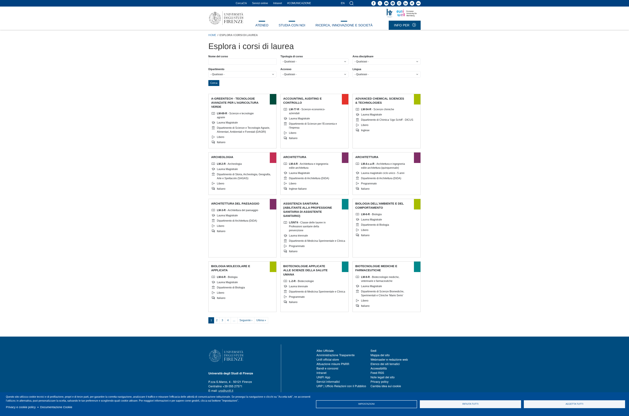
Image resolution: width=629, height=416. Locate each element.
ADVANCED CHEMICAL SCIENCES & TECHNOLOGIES (379, 100)
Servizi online (260, 3)
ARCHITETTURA (294, 157)
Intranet (277, 3)
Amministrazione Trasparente (335, 355)
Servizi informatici (328, 381)
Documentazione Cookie (56, 407)
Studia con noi (292, 25)
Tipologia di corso (291, 56)
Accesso (285, 69)
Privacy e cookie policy (21, 407)
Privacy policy (380, 381)
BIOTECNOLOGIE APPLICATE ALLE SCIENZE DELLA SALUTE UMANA (305, 270)
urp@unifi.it (225, 390)
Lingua (357, 69)
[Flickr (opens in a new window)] (418, 3)
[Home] (226, 18)
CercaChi (241, 3)
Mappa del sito (380, 355)
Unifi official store (327, 359)
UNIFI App (323, 377)
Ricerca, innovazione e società (343, 25)
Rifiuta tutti (470, 404)
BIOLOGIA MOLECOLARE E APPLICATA (230, 268)
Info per (401, 25)
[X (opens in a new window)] (380, 3)
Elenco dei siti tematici (385, 364)
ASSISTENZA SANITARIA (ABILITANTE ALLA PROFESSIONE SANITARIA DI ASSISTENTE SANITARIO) (307, 210)
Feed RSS (377, 372)
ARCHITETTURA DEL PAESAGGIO (235, 203)
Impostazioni (366, 404)
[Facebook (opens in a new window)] (373, 3)
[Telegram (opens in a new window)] (412, 3)
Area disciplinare (363, 56)
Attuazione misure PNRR (332, 364)
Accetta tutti (574, 404)
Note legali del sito (383, 377)
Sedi (373, 350)
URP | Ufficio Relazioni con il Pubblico (341, 386)
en (343, 3)
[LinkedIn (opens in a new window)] (405, 3)
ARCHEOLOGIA (222, 157)
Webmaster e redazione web (389, 359)
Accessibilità (379, 368)
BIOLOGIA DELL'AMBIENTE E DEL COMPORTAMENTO (379, 205)
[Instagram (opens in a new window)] (399, 3)
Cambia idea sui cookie (386, 386)
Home (212, 35)
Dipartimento (216, 69)
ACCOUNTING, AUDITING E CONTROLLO (302, 100)
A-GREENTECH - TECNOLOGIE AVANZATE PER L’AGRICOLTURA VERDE (234, 102)
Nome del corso (218, 56)
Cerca (213, 83)
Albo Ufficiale (325, 350)
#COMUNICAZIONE (299, 3)
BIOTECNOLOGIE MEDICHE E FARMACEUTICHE (376, 268)
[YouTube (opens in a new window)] (386, 3)
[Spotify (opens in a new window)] (393, 3)
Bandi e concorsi (327, 368)
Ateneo (261, 25)
